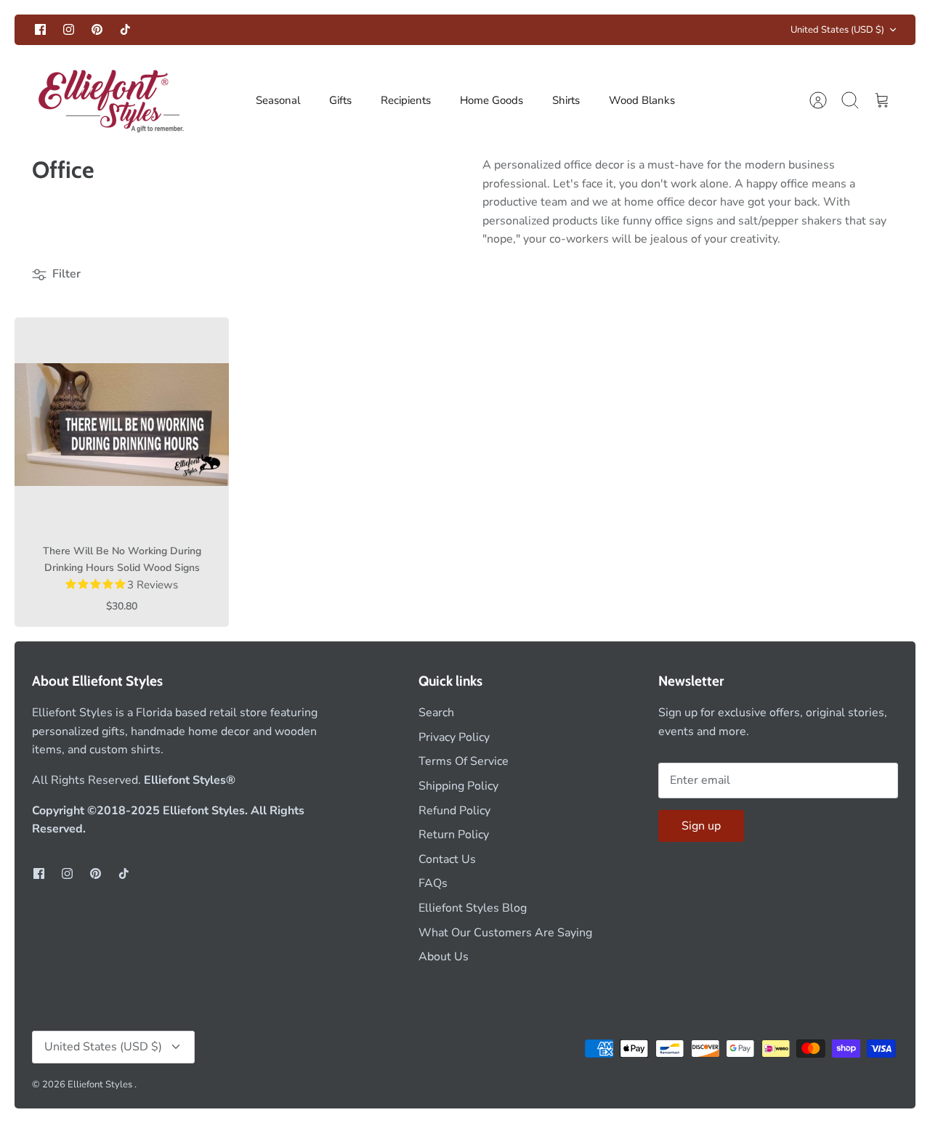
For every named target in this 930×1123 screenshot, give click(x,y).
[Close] (316, 864)
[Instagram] (155, 1075)
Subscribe (177, 1035)
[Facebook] (119, 1075)
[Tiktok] (226, 1075)
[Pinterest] (191, 1075)
